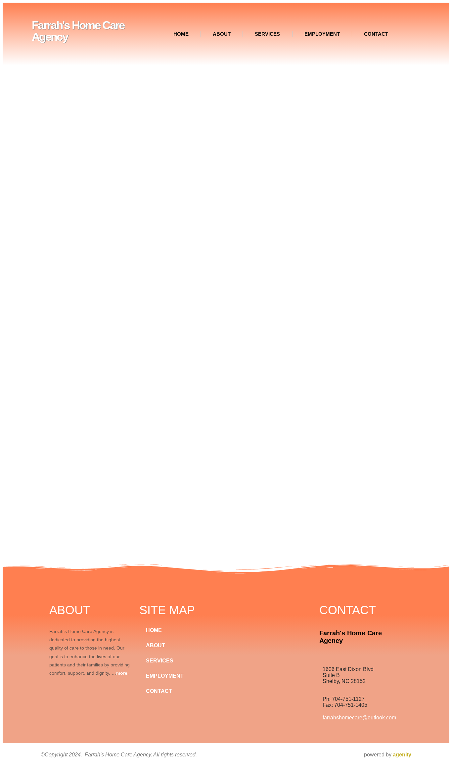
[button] (411, 31)
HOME (181, 34)
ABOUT (222, 34)
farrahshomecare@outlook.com (359, 717)
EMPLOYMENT (322, 34)
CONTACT (376, 34)
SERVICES (267, 34)
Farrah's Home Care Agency (78, 31)
